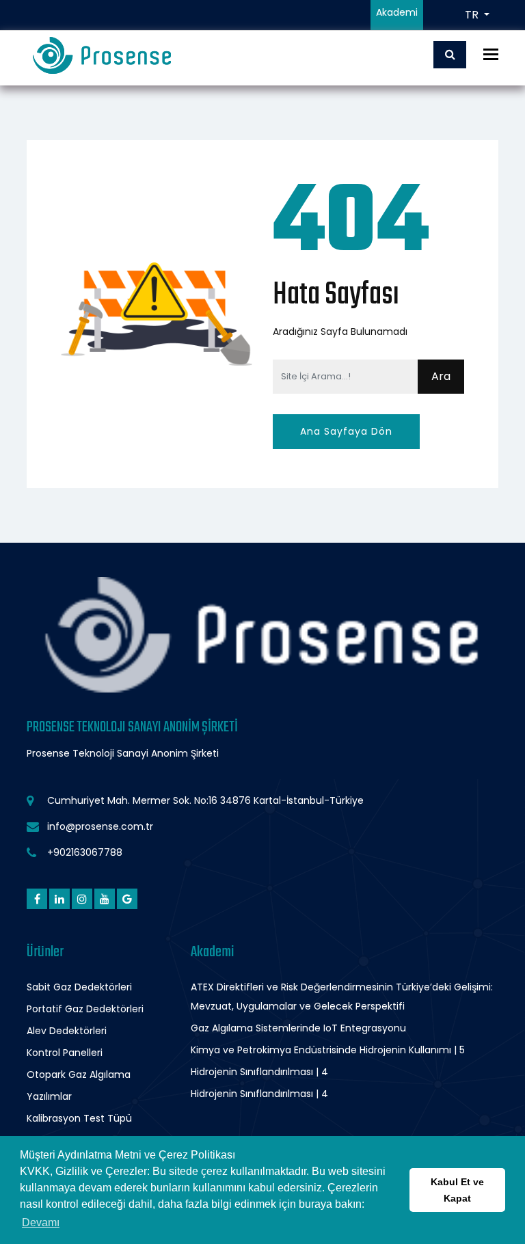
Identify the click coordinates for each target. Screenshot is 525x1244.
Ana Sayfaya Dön (346, 431)
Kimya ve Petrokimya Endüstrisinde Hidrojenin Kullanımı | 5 (328, 1050)
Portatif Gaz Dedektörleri (85, 1009)
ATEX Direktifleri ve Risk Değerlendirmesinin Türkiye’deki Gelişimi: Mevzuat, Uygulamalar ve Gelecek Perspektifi (342, 996)
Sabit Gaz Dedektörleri (79, 987)
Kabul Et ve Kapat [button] (457, 1190)
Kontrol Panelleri (65, 1052)
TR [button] (473, 15)
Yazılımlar (49, 1096)
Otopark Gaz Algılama (79, 1074)
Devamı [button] (40, 1222)
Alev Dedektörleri (67, 1031)
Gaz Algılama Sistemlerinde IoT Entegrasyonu (298, 1028)
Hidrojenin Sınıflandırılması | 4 (259, 1072)
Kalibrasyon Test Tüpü (79, 1118)
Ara (440, 376)
